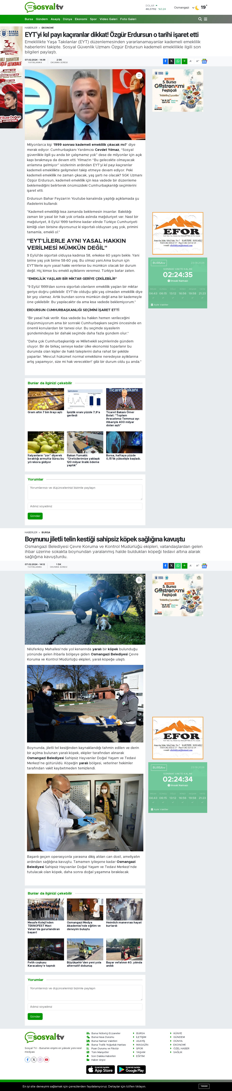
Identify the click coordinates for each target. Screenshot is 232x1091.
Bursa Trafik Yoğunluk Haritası (108, 1045)
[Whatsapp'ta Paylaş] (178, 61)
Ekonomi (81, 19)
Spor (93, 19)
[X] (34, 1059)
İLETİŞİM (141, 1037)
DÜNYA (178, 1041)
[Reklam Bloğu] (177, 233)
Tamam (204, 1086)
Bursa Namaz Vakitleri (104, 1041)
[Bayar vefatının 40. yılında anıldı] (124, 949)
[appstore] (101, 1069)
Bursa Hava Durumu (102, 1037)
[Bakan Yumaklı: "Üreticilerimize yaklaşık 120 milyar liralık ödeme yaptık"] (85, 442)
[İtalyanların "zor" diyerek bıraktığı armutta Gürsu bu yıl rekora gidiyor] (46, 442)
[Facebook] (27, 1059)
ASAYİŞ (140, 1041)
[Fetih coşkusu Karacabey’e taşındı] (46, 949)
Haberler (31, 28)
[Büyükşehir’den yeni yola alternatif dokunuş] (85, 949)
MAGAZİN (142, 1045)
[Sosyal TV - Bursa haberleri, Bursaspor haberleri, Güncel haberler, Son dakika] (44, 7)
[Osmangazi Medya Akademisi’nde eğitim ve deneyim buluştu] (85, 909)
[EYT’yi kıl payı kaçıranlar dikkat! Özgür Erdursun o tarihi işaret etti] (85, 104)
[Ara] (200, 19)
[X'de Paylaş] (171, 61)
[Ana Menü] (205, 19)
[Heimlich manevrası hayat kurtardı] (124, 909)
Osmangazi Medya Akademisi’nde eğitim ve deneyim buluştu (84, 925)
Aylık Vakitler (161, 305)
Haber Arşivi (98, 1060)
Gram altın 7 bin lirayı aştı (45, 412)
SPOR (139, 1048)
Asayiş (55, 19)
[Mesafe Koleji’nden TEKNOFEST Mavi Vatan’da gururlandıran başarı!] (46, 909)
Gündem (42, 19)
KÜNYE (177, 1033)
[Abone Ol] (204, 61)
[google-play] (132, 1069)
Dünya (67, 19)
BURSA (46, 532)
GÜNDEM (179, 1037)
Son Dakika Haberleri (103, 1056)
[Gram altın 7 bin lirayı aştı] (46, 399)
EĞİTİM (140, 1056)
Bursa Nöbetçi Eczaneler (105, 1033)
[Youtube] (46, 1059)
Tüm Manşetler (100, 1052)
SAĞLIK (177, 1052)
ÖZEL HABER (181, 1048)
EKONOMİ (47, 28)
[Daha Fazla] (184, 61)
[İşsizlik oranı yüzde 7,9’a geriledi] (85, 399)
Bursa (29, 19)
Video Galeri (108, 19)
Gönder (35, 516)
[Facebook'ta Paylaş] (165, 61)
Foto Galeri (128, 19)
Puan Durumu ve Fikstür (105, 1048)
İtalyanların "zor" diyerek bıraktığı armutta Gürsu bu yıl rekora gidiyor (46, 458)
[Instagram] (40, 1059)
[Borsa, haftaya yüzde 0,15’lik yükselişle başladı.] (124, 442)
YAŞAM (140, 1052)
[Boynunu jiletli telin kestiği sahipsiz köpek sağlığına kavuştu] (85, 609)
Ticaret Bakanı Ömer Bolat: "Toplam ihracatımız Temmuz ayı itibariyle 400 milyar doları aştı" (122, 419)
